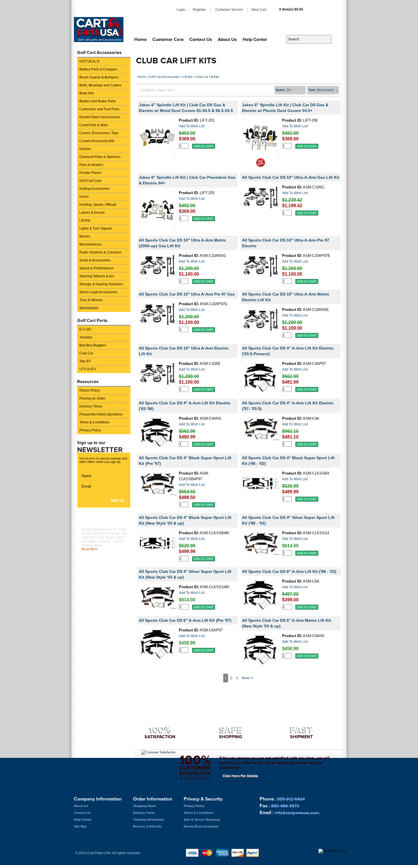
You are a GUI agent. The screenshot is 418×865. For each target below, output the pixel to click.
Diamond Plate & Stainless (100, 157)
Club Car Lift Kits (207, 76)
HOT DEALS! (89, 61)
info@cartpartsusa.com (315, 22)
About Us (227, 39)
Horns (84, 197)
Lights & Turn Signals (95, 228)
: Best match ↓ (323, 90)
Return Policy (89, 390)
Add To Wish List (191, 126)
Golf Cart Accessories (164, 76)
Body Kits (86, 93)
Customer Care (168, 39)
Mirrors (84, 236)
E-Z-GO (85, 329)
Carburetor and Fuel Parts (99, 109)
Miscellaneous (90, 244)
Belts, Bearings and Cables (100, 85)
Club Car (86, 353)
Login (181, 10)
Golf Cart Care (90, 181)
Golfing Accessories (94, 189)
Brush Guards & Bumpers (99, 77)
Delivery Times (90, 406)
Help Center (255, 39)
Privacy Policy (90, 430)
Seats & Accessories (95, 260)
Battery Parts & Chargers (98, 69)
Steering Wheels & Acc (96, 276)
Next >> (248, 678)
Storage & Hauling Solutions (101, 284)
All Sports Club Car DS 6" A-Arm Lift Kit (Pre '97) (185, 620)
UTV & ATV (87, 369)
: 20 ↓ (285, 90)
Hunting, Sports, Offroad (97, 205)
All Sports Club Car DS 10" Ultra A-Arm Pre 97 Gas (187, 294)
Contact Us (200, 39)
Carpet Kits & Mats (93, 125)
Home (140, 39)
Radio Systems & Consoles (100, 252)
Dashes (85, 149)
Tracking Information (148, 819)
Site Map (80, 826)
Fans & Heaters (91, 165)
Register (199, 10)
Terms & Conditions (94, 422)
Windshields (88, 308)
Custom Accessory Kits (96, 141)
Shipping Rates (144, 806)
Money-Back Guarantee (201, 826)
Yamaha (85, 337)
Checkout (327, 11)
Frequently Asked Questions (101, 414)
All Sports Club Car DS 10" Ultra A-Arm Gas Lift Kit (290, 177)
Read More (90, 549)
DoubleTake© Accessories (99, 117)
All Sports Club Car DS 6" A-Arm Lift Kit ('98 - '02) (289, 571)
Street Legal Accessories (98, 292)
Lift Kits (84, 221)
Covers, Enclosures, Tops (99, 133)
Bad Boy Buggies (92, 345)
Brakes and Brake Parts (97, 101)
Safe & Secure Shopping (202, 819)
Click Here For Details (240, 776)
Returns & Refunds (147, 826)
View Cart (258, 10)
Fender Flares (90, 173)
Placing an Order (92, 398)
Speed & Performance (96, 268)
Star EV (85, 361)
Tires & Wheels (91, 300)
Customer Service (229, 10)
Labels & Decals (92, 213)
